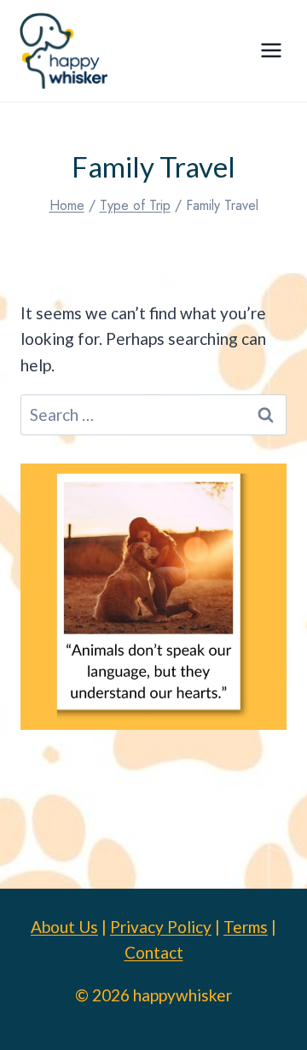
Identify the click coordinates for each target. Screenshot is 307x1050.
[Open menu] (271, 50)
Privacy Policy (160, 926)
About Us (64, 926)
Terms (245, 926)
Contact (154, 952)
